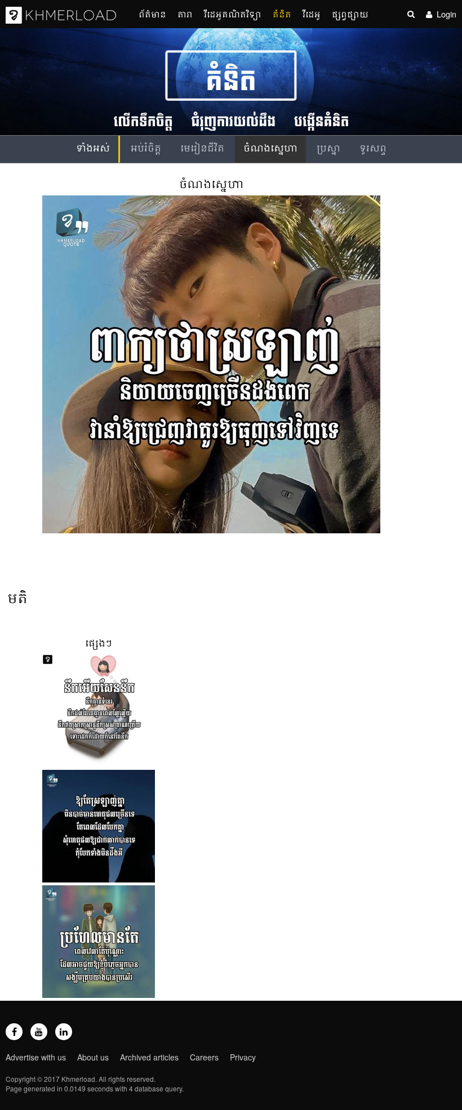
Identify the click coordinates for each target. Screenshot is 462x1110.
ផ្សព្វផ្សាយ (350, 14)
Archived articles (149, 1057)
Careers (204, 1057)
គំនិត (282, 14)
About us (93, 1057)
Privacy (243, 1057)
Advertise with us (36, 1057)
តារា (185, 14)
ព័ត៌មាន (152, 14)
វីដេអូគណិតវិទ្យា (232, 14)
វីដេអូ (312, 14)
